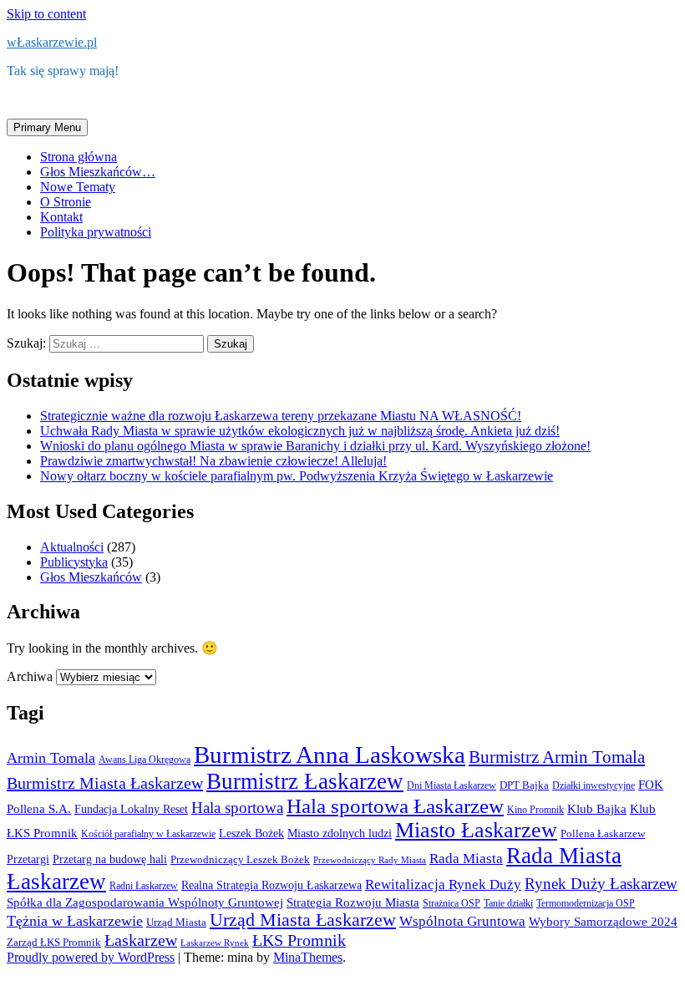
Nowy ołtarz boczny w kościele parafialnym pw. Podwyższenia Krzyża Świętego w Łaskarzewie (296, 476)
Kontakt (61, 217)
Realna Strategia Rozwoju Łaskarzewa (271, 885)
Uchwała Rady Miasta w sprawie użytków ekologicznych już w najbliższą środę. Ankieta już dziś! (300, 431)
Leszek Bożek (251, 833)
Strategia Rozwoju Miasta (353, 902)
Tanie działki (508, 903)
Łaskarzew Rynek (214, 943)
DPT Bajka (524, 785)
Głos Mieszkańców (91, 577)
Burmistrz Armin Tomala (557, 757)
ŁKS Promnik (299, 940)
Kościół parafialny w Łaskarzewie (148, 834)
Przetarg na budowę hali (110, 859)
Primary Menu (47, 127)
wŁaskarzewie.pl (52, 42)
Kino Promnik (535, 810)
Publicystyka (74, 562)
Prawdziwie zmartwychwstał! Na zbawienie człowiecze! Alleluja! (213, 461)
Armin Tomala (51, 758)
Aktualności (72, 547)
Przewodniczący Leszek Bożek (240, 859)
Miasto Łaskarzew (476, 830)
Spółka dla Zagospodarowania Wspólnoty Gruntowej (145, 902)
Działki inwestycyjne (593, 785)
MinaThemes (307, 957)
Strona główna (78, 157)
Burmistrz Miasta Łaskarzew (105, 783)
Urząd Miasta (176, 922)
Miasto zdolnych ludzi (339, 833)
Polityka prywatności (95, 232)
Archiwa (30, 676)
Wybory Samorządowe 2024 (603, 921)
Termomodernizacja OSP (585, 903)
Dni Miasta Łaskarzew (451, 785)
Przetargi (28, 859)
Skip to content (46, 14)
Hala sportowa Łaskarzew (395, 806)
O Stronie (65, 202)
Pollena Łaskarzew (603, 833)
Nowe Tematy (77, 187)
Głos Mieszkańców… (97, 172)
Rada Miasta (466, 859)
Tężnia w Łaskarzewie (75, 920)
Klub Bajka (597, 808)
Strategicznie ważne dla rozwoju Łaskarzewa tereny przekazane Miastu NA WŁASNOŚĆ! (280, 416)
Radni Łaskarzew (143, 886)
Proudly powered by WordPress (91, 957)
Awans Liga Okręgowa (144, 760)
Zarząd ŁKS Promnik (54, 942)
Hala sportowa (237, 807)
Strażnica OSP (451, 903)
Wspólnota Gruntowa (462, 921)
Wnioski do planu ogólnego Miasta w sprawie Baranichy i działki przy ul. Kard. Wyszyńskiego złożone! (315, 446)
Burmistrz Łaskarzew (304, 781)
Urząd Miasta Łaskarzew (303, 920)
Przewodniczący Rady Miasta (369, 860)
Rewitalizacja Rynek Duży (443, 884)
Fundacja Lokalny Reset (131, 809)
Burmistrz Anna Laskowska (329, 754)
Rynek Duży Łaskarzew (601, 883)
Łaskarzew (140, 940)
